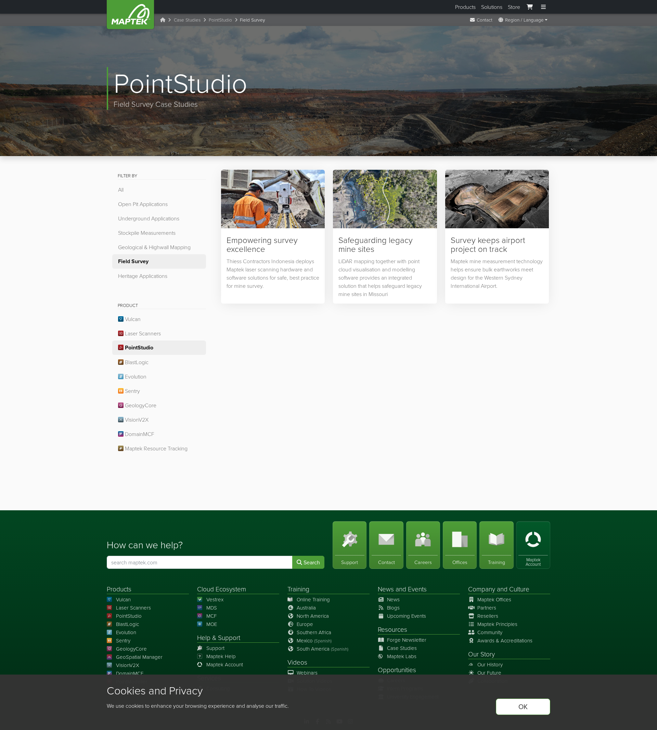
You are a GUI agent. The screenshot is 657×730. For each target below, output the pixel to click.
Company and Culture (498, 588)
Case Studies (187, 19)
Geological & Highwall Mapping (154, 247)
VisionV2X (136, 419)
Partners (486, 607)
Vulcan (132, 319)
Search (311, 562)
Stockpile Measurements (147, 232)
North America (313, 615)
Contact (483, 19)
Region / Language (524, 19)
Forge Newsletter (406, 639)
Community (489, 632)
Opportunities (397, 669)
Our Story (481, 653)
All (121, 189)
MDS (211, 607)
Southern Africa (314, 632)
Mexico (314, 640)
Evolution (135, 376)
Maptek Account (224, 664)
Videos (297, 662)
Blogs (393, 607)
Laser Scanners (142, 333)
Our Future (489, 672)
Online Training (313, 599)
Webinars (307, 672)
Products (465, 7)
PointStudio (220, 19)
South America (322, 648)
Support (215, 648)
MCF (211, 615)
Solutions (491, 7)
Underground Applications (148, 218)
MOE (211, 624)
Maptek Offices (494, 599)
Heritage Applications (142, 276)
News (386, 588)
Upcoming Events (406, 615)
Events (417, 588)
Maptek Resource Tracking (156, 448)
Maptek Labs (401, 656)
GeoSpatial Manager (139, 657)
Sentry (132, 391)
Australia (306, 607)
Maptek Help (221, 656)
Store (514, 7)
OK (523, 707)
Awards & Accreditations (504, 640)
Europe (305, 624)
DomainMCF (139, 434)
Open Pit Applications (143, 204)
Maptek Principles (497, 624)
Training (298, 588)
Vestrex (214, 599)
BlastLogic (136, 362)
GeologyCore (140, 405)
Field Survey (133, 261)
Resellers (487, 615)
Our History (490, 664)
